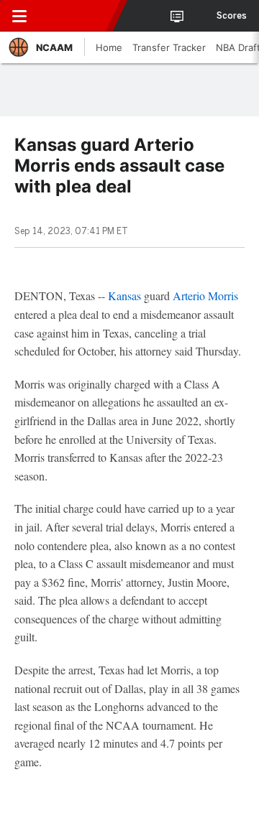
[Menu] (19, 16)
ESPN (77, 16)
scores (232, 16)
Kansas (124, 295)
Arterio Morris (205, 295)
